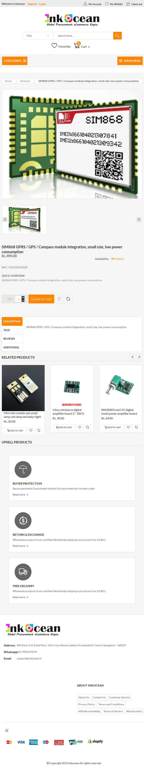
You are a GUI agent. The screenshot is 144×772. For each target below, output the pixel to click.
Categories (12, 60)
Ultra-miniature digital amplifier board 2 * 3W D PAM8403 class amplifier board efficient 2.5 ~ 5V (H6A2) (68, 412)
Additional (11, 347)
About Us (83, 697)
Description (11, 321)
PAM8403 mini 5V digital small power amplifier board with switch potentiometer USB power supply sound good (119, 412)
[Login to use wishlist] (59, 299)
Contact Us (99, 697)
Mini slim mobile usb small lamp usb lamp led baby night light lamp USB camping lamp (22, 415)
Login (42, 3)
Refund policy (134, 711)
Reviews (9, 338)
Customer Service (119, 697)
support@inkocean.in (29, 658)
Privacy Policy (86, 704)
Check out (136, 4)
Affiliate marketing (89, 711)
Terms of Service (113, 711)
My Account (94, 4)
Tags (6, 330)
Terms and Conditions (111, 704)
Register (32, 3)
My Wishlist (116, 4)
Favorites (64, 46)
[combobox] (83, 36)
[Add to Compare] (68, 299)
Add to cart (43, 299)
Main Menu (132, 60)
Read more (19, 494)
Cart (82, 46)
